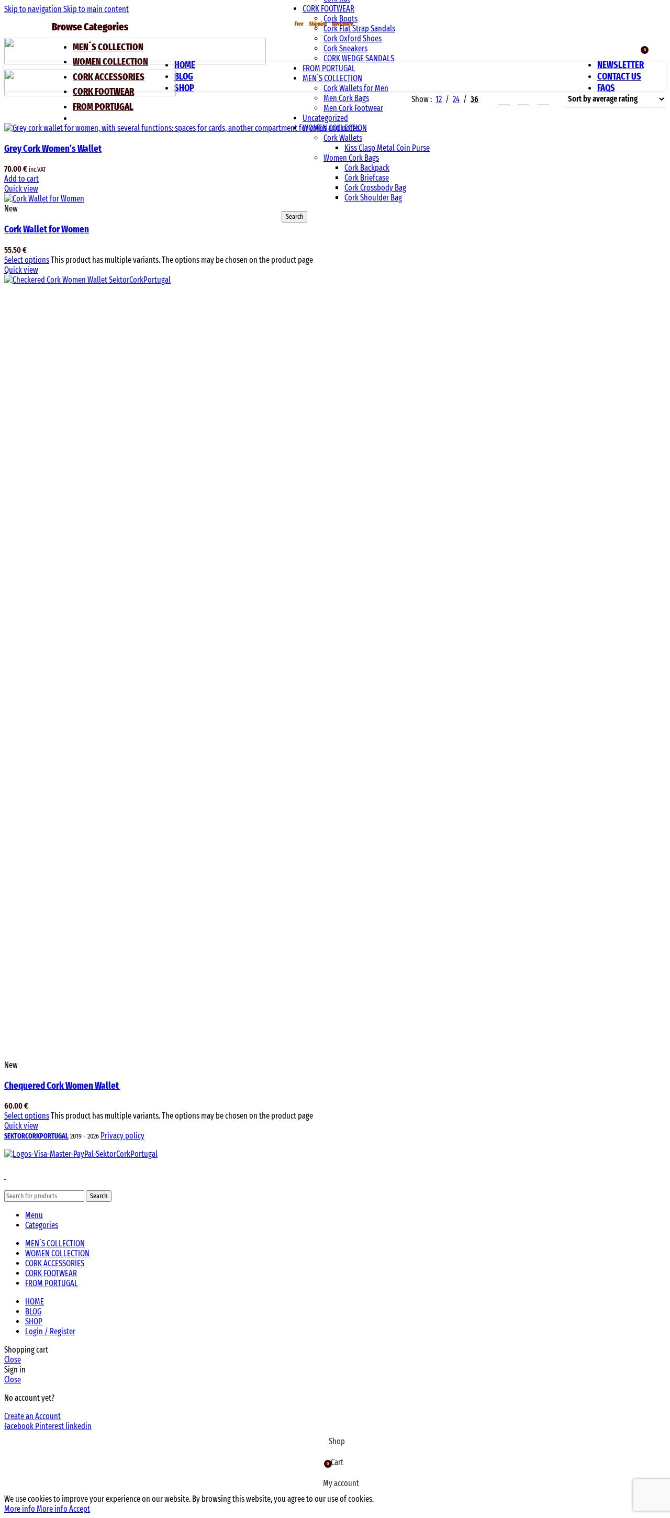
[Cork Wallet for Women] (44, 199)
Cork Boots (340, 19)
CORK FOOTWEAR (328, 9)
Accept (79, 1509)
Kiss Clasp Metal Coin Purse (387, 148)
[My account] (613, 48)
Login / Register (50, 1331)
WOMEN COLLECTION (335, 128)
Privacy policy (122, 1136)
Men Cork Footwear (353, 108)
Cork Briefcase (366, 178)
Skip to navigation (33, 9)
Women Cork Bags (351, 158)
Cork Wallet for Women (46, 229)
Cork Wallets (342, 138)
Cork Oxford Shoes (352, 38)
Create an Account (32, 1416)
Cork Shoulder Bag (373, 198)
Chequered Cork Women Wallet (62, 1085)
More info (36, 1509)
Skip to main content (96, 9)
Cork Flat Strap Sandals (359, 29)
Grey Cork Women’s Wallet (53, 148)
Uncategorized (325, 118)
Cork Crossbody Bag (375, 188)
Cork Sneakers (345, 48)
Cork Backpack (366, 168)
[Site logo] (135, 61)
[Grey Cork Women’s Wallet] (182, 128)
